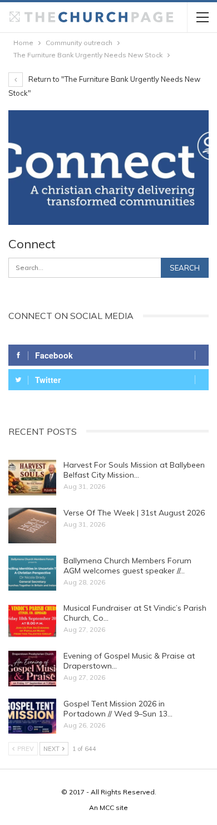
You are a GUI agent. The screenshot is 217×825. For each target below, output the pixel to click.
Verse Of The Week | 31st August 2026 (134, 513)
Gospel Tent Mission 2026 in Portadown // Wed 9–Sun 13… (117, 709)
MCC (107, 807)
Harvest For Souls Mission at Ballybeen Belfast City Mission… (134, 470)
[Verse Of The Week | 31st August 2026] (32, 525)
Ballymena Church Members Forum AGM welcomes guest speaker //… (127, 566)
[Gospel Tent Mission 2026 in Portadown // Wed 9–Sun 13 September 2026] (32, 716)
